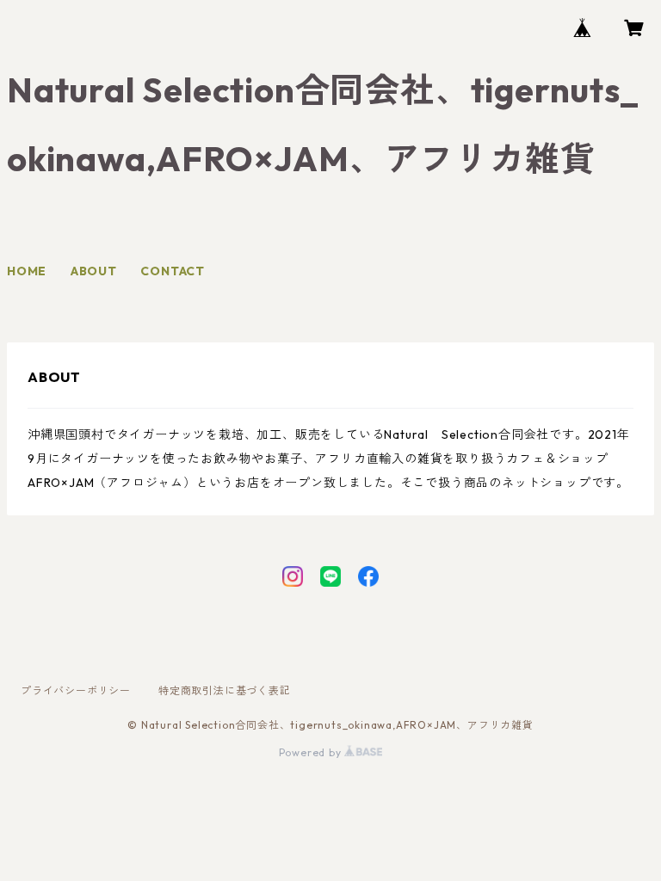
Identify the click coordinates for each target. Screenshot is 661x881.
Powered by (312, 752)
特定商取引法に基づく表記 (224, 690)
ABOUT (94, 271)
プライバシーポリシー (76, 690)
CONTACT (172, 271)
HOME (26, 271)
